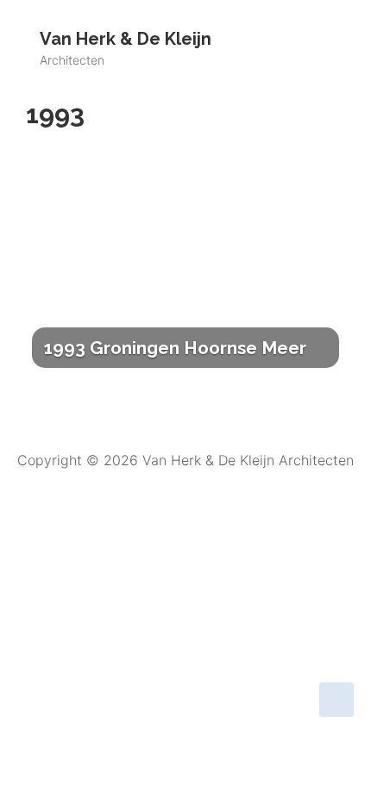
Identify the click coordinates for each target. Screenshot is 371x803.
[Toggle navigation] (310, 40)
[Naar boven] (336, 699)
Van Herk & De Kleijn (125, 38)
